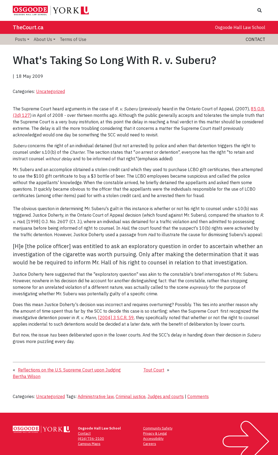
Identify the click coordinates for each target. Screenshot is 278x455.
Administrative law (96, 396)
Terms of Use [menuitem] (73, 39)
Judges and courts (165, 396)
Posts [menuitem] (20, 39)
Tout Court (153, 370)
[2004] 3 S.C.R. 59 (116, 317)
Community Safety (157, 428)
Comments (198, 396)
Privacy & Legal (155, 433)
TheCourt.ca (28, 27)
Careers (149, 443)
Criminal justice (131, 396)
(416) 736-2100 (91, 438)
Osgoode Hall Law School (240, 27)
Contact (255, 39)
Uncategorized (50, 91)
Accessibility (153, 438)
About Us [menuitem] (43, 39)
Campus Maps (89, 443)
